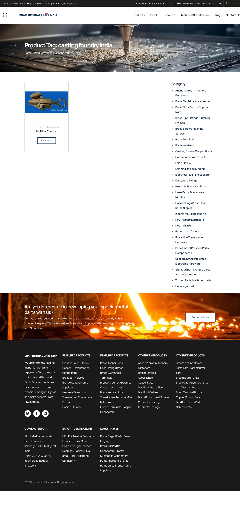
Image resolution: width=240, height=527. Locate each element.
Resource (169, 15)
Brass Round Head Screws (153, 397)
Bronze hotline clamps (189, 363)
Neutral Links (183, 225)
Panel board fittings (187, 231)
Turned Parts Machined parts (193, 280)
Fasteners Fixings (186, 180)
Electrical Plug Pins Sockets (192, 174)
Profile (154, 15)
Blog (218, 15)
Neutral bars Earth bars (189, 219)
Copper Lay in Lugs (111, 387)
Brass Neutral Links (111, 392)
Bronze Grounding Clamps (115, 382)
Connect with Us (200, 317)
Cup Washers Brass (187, 387)
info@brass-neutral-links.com (198, 3)
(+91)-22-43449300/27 (154, 3)
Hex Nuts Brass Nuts (74, 392)
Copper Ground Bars (188, 397)
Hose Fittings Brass (111, 368)
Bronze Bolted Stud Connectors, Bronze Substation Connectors (114, 451)
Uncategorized (184, 286)
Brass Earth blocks (73, 377)
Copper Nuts (145, 382)
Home (28, 53)
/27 (51, 456)
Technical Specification (195, 15)
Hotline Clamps (46, 131)
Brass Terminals (185, 139)
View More (46, 140)
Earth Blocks (183, 163)
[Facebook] (226, 3)
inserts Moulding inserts (190, 214)
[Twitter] (220, 3)
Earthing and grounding (46, 126)
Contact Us (233, 15)
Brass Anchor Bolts (111, 363)
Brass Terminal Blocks (75, 363)
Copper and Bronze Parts (191, 157)
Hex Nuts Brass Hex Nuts (190, 186)
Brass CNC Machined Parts (192, 382)
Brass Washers (184, 145)
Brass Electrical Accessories (193, 101)
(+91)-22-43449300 (36, 456)
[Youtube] (231, 3)
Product (138, 15)
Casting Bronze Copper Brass (193, 151)
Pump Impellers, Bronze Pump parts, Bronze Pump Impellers (115, 465)
